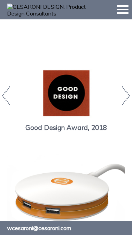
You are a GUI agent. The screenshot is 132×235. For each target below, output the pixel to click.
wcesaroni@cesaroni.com (39, 227)
